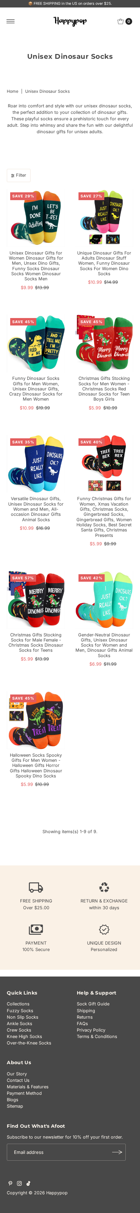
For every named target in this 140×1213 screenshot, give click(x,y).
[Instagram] (19, 1184)
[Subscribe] (117, 1152)
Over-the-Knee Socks (29, 1042)
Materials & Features (28, 1086)
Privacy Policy (91, 1030)
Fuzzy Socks (20, 1010)
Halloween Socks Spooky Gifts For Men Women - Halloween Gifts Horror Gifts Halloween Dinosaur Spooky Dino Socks (36, 765)
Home (12, 91)
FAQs (82, 1023)
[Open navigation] (10, 21)
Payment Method (24, 1093)
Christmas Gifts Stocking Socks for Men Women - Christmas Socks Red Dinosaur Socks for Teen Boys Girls (104, 389)
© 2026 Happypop (48, 1192)
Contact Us (18, 1080)
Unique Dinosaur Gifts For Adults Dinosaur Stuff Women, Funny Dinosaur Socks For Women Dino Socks (104, 263)
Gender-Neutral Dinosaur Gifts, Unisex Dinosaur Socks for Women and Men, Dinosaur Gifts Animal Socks (104, 645)
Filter (21, 175)
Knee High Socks (24, 1036)
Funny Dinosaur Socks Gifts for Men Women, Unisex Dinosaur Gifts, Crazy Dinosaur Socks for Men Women (36, 389)
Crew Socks (19, 1030)
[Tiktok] (28, 1184)
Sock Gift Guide (93, 1003)
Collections (18, 1003)
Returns (85, 1017)
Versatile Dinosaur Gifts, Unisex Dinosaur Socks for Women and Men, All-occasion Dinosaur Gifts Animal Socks (36, 509)
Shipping (86, 1010)
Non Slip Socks (22, 1017)
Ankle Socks (19, 1023)
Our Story (17, 1073)
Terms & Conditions (97, 1036)
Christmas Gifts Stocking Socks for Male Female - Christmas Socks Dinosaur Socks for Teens (35, 642)
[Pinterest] (10, 1184)
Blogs (12, 1099)
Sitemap (15, 1106)
